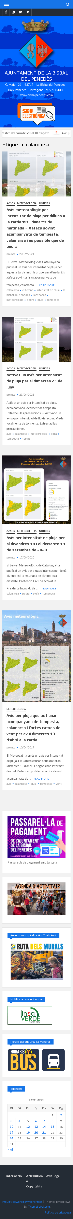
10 (11, 1126)
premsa (10, 254)
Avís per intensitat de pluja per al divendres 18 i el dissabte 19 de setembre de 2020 (35, 543)
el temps (27, 290)
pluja (40, 299)
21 (44, 1132)
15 (52, 1126)
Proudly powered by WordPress (22, 1201)
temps (26, 438)
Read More (47, 285)
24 (11, 1138)
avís (8, 433)
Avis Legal (53, 1176)
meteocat (39, 294)
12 (28, 1126)
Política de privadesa (58, 1212)
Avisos (10, 203)
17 (11, 1132)
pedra (30, 299)
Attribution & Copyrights (34, 1181)
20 (36, 1132)
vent (59, 783)
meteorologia (39, 433)
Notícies (44, 203)
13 (36, 1126)
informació (14, 1176)
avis (8, 783)
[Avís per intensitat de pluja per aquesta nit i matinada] (41, 133)
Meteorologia (26, 203)
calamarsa (12, 290)
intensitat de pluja (48, 290)
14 (44, 1126)
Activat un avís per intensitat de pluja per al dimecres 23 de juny (34, 380)
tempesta (53, 299)
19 (28, 1132)
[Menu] (6, 4)
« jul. (10, 1149)
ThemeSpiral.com (39, 1206)
